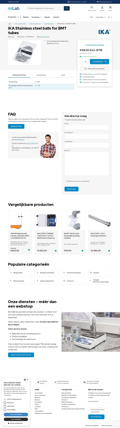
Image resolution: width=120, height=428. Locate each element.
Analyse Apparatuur (69, 404)
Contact (56, 17)
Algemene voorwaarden (43, 413)
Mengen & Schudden (20, 23)
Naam (66, 123)
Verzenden (71, 189)
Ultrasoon (65, 407)
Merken (26, 17)
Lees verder (14, 395)
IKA (13, 37)
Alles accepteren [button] (16, 414)
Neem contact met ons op (21, 355)
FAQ (91, 17)
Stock (37, 404)
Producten (12, 17)
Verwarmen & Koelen (69, 397)
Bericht (67, 150)
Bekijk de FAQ (16, 126)
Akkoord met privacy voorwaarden (78, 181)
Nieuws (47, 17)
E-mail (93, 401)
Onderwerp (68, 141)
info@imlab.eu (19, 140)
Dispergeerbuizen (49, 23)
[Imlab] (13, 8)
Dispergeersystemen (35, 23)
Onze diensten (40, 395)
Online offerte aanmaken (96, 69)
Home (9, 23)
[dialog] (16, 401)
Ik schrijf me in (96, 417)
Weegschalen (66, 393)
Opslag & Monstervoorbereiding (73, 409)
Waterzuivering (67, 402)
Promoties (36, 17)
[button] (16, 423)
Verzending (39, 411)
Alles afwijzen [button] (16, 419)
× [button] (27, 379)
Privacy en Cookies (107, 425)
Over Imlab (99, 17)
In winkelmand (98, 62)
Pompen (65, 400)
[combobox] (45, 8)
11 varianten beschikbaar (94, 45)
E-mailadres (68, 132)
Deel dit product (44, 37)
